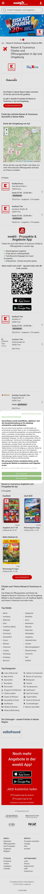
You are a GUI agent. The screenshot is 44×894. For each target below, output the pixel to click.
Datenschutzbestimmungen (31, 414)
